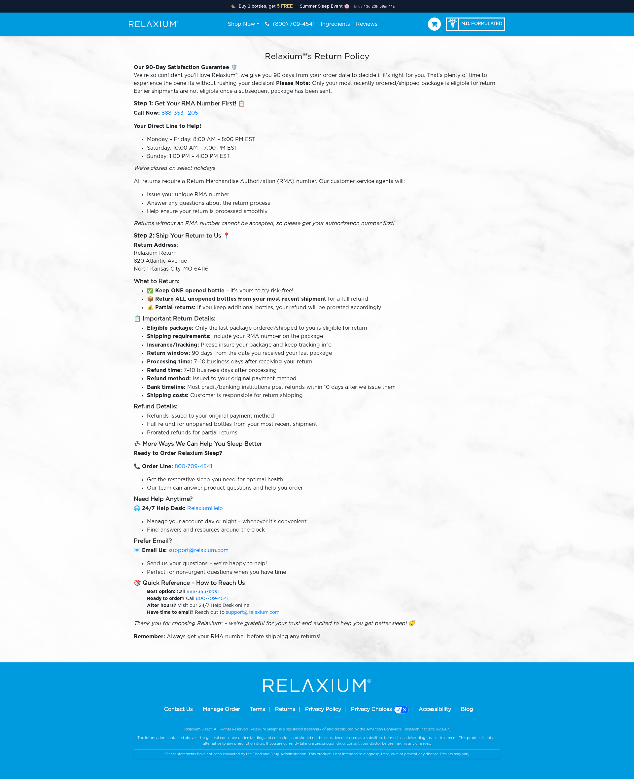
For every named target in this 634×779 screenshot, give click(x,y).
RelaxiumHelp (204, 508)
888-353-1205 (179, 113)
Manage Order (221, 709)
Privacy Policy (323, 709)
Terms (257, 709)
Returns (285, 709)
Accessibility (435, 709)
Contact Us (178, 709)
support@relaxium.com (198, 550)
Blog (467, 709)
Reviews (366, 24)
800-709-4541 (193, 466)
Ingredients (335, 24)
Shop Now (241, 24)
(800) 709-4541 (293, 24)
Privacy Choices (372, 709)
